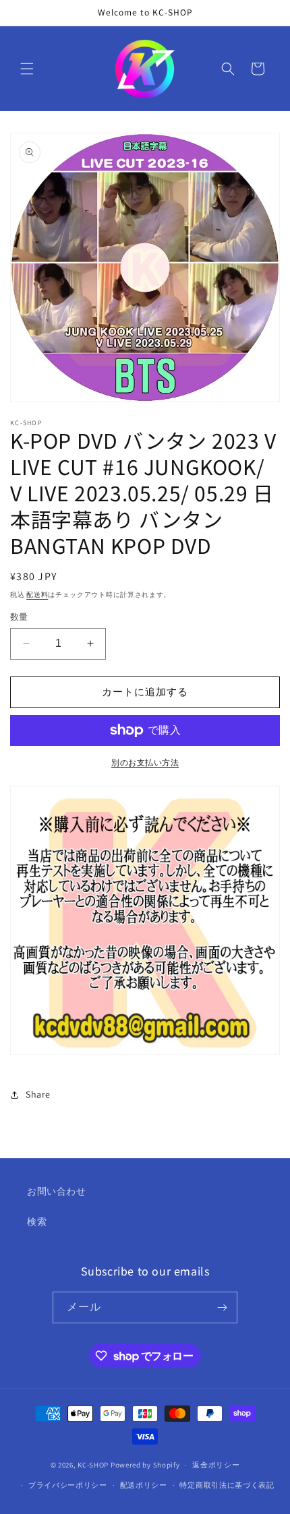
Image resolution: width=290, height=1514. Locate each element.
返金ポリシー (215, 1465)
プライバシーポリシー (67, 1485)
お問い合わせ (56, 1191)
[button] (27, 69)
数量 (19, 617)
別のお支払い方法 (145, 762)
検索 (37, 1222)
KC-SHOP (93, 1465)
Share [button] (38, 1094)
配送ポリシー (143, 1485)
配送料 (37, 594)
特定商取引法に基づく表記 (226, 1485)
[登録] (222, 1307)
